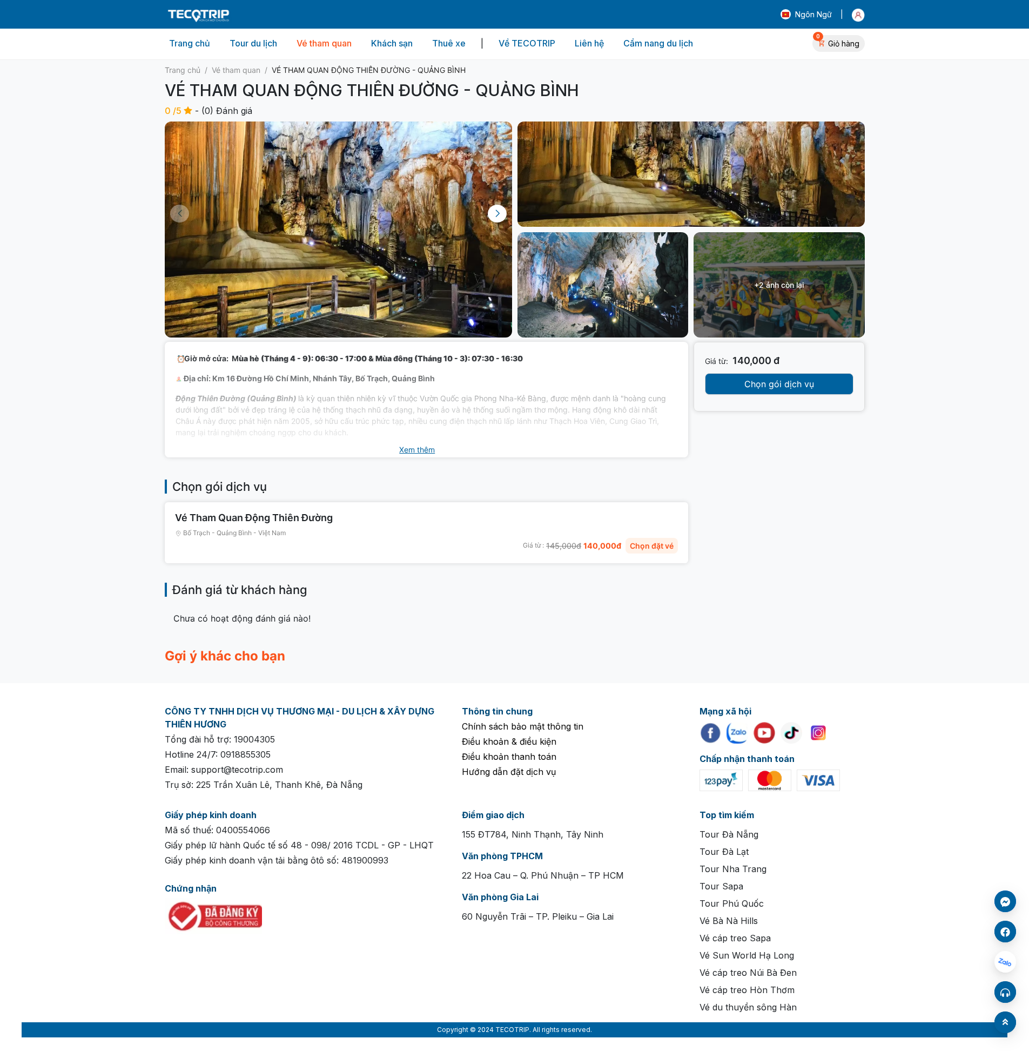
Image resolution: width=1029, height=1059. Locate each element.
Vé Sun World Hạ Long (747, 955)
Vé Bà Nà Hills (729, 920)
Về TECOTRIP (527, 43)
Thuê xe (449, 43)
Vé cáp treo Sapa (735, 938)
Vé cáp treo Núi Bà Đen (748, 972)
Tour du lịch (253, 43)
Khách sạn (392, 43)
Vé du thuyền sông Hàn (748, 1007)
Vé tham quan (324, 43)
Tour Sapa (721, 886)
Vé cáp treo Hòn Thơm (747, 989)
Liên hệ (589, 43)
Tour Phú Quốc (732, 903)
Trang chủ (189, 43)
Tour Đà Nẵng (729, 834)
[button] (806, 14)
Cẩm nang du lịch (658, 43)
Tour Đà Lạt (724, 851)
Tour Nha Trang (733, 869)
